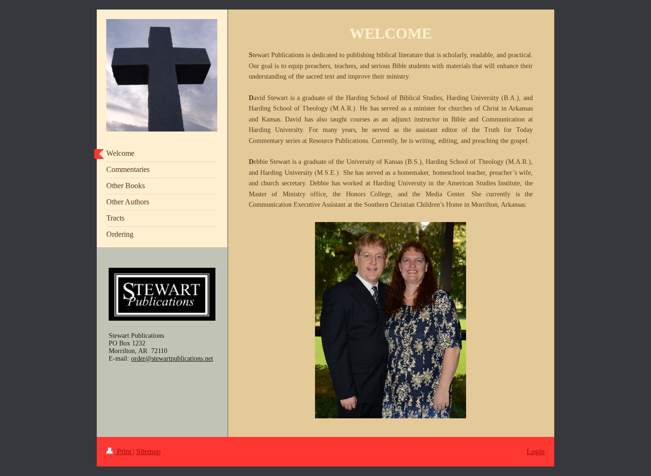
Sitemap (148, 451)
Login (536, 451)
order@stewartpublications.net (172, 358)
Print (124, 451)
